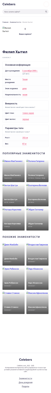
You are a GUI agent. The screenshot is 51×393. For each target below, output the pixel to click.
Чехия (24, 79)
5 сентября (27, 70)
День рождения (25, 382)
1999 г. (35, 70)
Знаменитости (15, 22)
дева (24, 88)
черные (25, 119)
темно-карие (28, 113)
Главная (5, 22)
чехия (24, 94)
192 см (25, 137)
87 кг (24, 143)
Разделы (25, 386)
